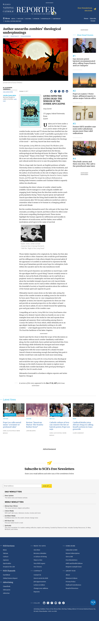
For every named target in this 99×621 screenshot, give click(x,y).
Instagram (59, 603)
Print (67, 91)
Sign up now (88, 10)
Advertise (6, 593)
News (13, 18)
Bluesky (44, 603)
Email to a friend (63, 91)
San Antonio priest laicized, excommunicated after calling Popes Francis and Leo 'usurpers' (84, 62)
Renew (86, 18)
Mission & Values (71, 578)
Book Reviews (26, 36)
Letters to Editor (39, 585)
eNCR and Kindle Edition (74, 563)
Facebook (52, 603)
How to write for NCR (41, 578)
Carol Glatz (7, 430)
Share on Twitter (59, 91)
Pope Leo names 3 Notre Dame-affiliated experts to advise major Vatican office (84, 96)
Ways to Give (38, 560)
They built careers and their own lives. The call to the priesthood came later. (84, 164)
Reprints (37, 592)
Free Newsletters (71, 560)
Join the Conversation (9, 95)
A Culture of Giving (40, 556)
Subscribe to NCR (71, 550)
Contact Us (37, 575)
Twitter (48, 603)
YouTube (56, 603)
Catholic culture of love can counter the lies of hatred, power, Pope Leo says (60, 425)
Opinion (36, 18)
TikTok (63, 603)
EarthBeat (57, 18)
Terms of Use (49, 609)
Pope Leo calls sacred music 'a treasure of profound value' (12, 424)
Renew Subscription (73, 553)
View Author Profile (8, 92)
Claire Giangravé (78, 433)
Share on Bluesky (51, 91)
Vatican (20, 18)
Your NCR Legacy (39, 563)
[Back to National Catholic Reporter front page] (29, 11)
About (68, 575)
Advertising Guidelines (39, 609)
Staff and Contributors (73, 585)
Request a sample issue (74, 567)
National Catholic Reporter (93, 602)
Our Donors (38, 567)
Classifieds (6, 586)
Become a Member (40, 553)
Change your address (41, 588)
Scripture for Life (9, 567)
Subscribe (93, 18)
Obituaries (6, 590)
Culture (28, 18)
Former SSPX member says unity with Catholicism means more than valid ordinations (84, 130)
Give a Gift (69, 556)
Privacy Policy (70, 582)
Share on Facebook (55, 91)
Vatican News (10, 415)
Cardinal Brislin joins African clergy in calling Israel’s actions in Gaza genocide (83, 425)
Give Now (37, 550)
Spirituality (46, 18)
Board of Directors (72, 588)
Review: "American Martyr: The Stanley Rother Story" (34, 424)
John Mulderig (31, 430)
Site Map (64, 609)
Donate (93, 21)
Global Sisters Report (13, 21)
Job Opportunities (40, 582)
